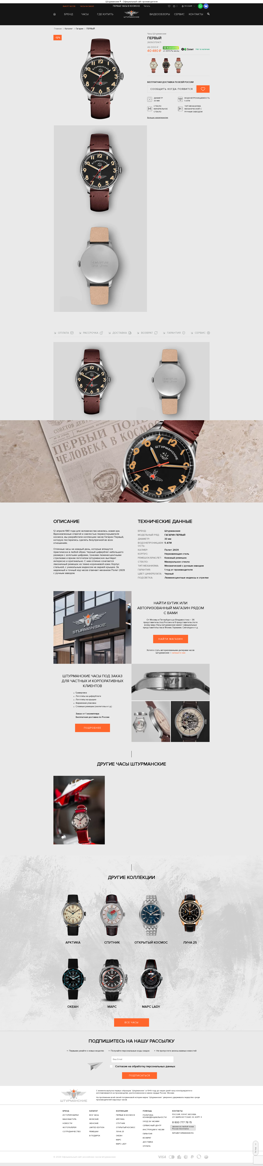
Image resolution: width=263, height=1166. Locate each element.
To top (255, 1150)
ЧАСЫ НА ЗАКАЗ (87, 6)
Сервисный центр (152, 1125)
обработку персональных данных (153, 1066)
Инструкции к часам (153, 1129)
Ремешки (93, 1131)
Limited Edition (96, 1127)
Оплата (146, 1146)
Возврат (147, 1138)
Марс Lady (151, 1007)
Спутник (112, 943)
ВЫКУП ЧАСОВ (69, 6)
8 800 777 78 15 (182, 1122)
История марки (71, 1115)
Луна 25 (190, 943)
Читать (147, 6)
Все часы (132, 1022)
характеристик (157, 118)
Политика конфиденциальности (155, 1116)
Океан (72, 1007)
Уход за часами (151, 1121)
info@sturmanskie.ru (183, 1133)
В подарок (94, 1135)
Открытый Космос (151, 943)
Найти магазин (170, 638)
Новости (67, 1123)
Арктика (72, 943)
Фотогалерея (69, 1127)
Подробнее (92, 727)
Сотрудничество (72, 1131)
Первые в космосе (125, 1115)
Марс (112, 1007)
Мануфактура (69, 1119)
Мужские (94, 1119)
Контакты (196, 14)
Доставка (148, 1142)
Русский (188, 6)
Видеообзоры (160, 14)
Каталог (93, 1111)
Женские (93, 1123)
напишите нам (178, 652)
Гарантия (147, 1134)
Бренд (66, 1111)
